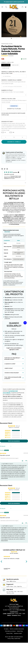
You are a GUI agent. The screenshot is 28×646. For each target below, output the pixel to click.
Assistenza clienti (18, 633)
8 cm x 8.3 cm (5, 68)
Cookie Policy (20, 631)
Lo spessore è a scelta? (9, 363)
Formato (7, 62)
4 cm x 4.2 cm (5, 65)
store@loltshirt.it (14, 611)
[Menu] (2, 7)
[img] (3, 453)
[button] (6, 7)
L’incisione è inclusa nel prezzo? (11, 372)
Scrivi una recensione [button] (14, 441)
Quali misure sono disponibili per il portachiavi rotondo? (12, 358)
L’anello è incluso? (8, 368)
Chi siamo (6, 628)
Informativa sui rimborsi (10, 631)
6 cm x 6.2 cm (15, 65)
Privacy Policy (9, 633)
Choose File (14, 106)
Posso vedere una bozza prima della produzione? (12, 377)
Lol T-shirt (8, 636)
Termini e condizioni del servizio (17, 628)
